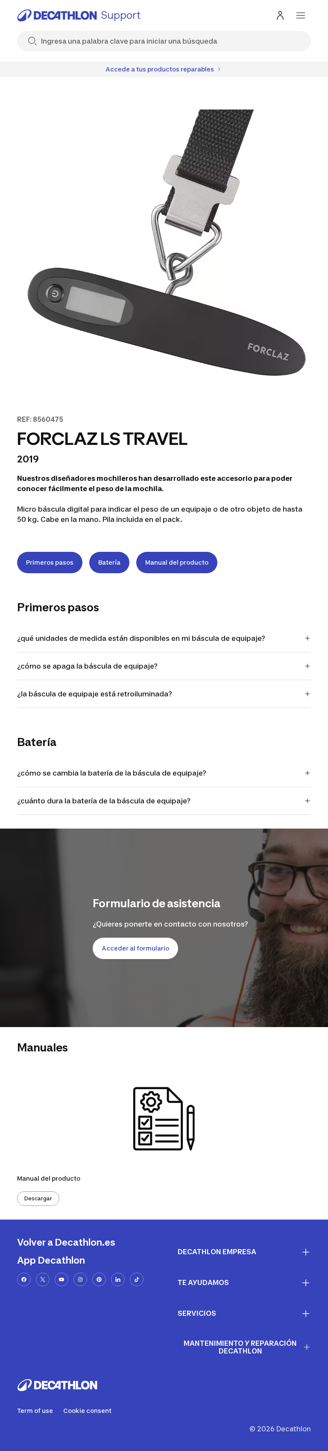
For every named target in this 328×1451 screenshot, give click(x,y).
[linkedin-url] (118, 1279)
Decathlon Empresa (217, 1251)
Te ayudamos (203, 1282)
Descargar (38, 1198)
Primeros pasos (49, 562)
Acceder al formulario (135, 948)
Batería (109, 562)
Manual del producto (176, 562)
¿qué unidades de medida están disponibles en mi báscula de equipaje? (141, 638)
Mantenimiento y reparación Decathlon (240, 1347)
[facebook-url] (24, 1279)
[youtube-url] (61, 1279)
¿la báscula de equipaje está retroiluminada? (94, 694)
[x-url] (43, 1279)
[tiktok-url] (137, 1279)
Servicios (197, 1313)
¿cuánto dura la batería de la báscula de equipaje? (103, 801)
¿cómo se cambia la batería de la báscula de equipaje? (111, 773)
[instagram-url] (80, 1279)
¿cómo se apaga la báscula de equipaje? (87, 666)
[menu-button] (300, 15)
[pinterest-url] (99, 1279)
